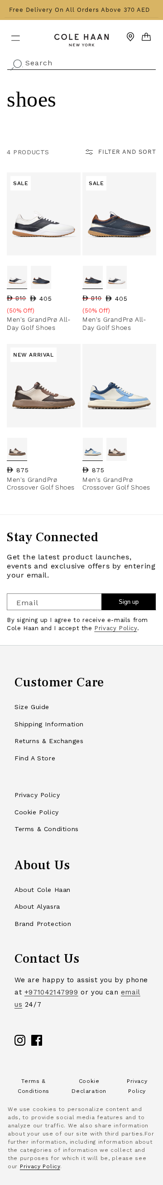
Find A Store (34, 758)
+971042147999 (51, 992)
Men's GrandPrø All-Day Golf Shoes (39, 323)
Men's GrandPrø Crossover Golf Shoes (41, 483)
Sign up (129, 601)
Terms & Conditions (46, 828)
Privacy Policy (115, 628)
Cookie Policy (36, 812)
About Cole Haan (42, 889)
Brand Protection (43, 923)
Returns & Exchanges (48, 740)
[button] (10, 34)
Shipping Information (49, 724)
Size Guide (31, 706)
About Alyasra (37, 906)
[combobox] (81, 62)
